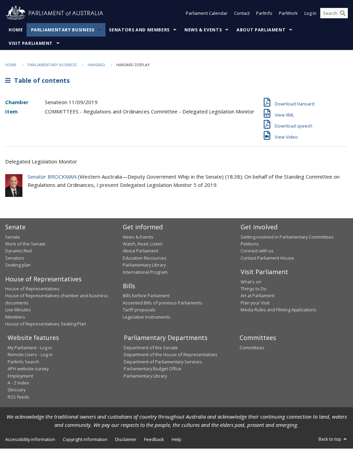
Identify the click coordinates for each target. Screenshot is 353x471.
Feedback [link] (154, 439)
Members (15, 317)
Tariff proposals (139, 310)
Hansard (96, 64)
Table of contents (40, 80)
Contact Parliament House (267, 258)
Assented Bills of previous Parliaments (162, 303)
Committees (252, 347)
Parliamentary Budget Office (152, 368)
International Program (145, 272)
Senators (14, 258)
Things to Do (253, 288)
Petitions (250, 244)
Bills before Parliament (146, 295)
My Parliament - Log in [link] (30, 347)
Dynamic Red (18, 251)
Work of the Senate (25, 244)
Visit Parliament (31, 43)
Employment (20, 376)
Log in (310, 13)
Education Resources (145, 258)
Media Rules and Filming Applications (278, 310)
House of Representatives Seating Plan (45, 324)
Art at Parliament (257, 295)
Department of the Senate (151, 347)
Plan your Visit (255, 303)
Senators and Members (139, 30)
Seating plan (18, 265)
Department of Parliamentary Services (163, 362)
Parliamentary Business (62, 30)
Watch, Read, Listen (143, 244)
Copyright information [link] (85, 439)
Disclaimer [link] (126, 439)
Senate (12, 237)
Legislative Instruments (146, 317)
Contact (242, 13)
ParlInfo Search (23, 362)
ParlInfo (264, 13)
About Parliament (260, 30)
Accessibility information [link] (30, 439)
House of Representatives (32, 288)
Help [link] (176, 439)
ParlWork (288, 13)
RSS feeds (18, 397)
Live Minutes (18, 310)
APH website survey (28, 368)
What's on (251, 282)
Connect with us (257, 251)
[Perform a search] (342, 13)
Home (16, 30)
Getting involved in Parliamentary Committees (287, 237)
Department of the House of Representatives (171, 354)
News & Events (203, 30)
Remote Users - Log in (30, 354)
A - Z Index (18, 383)
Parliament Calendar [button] (207, 13)
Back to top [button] (330, 439)
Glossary (17, 390)
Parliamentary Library (144, 265)
